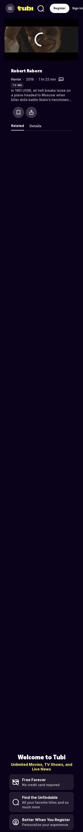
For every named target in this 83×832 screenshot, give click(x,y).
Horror (16, 79)
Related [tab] (17, 126)
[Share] (31, 112)
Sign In (77, 8)
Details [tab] (36, 126)
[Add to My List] (18, 112)
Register (59, 8)
